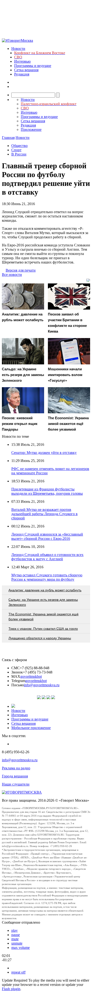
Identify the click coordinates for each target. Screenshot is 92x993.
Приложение (31, 129)
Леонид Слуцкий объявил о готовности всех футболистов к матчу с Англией (47, 557)
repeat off (18, 972)
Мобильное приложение (31, 728)
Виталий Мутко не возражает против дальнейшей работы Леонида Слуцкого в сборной (44, 514)
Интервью (22, 61)
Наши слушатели (15, 784)
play (14, 930)
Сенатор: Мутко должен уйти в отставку (44, 453)
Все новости (12, 275)
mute (15, 939)
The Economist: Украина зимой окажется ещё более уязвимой (43, 616)
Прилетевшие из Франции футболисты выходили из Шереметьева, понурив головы (47, 491)
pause (15, 935)
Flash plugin (11, 989)
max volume (20, 948)
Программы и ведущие (32, 66)
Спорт (16, 150)
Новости (18, 49)
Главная (8, 138)
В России (18, 154)
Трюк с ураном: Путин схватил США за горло (43, 629)
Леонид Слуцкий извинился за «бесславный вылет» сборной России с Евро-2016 (47, 536)
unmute (16, 943)
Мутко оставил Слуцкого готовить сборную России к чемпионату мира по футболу (46, 577)
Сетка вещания (26, 70)
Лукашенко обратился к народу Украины (39, 638)
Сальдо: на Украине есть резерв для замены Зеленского (43, 602)
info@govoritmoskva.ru (41, 685)
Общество (19, 146)
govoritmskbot (31, 676)
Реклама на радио (16, 768)
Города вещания (15, 776)
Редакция (21, 74)
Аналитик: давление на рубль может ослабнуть (44, 590)
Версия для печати (21, 270)
